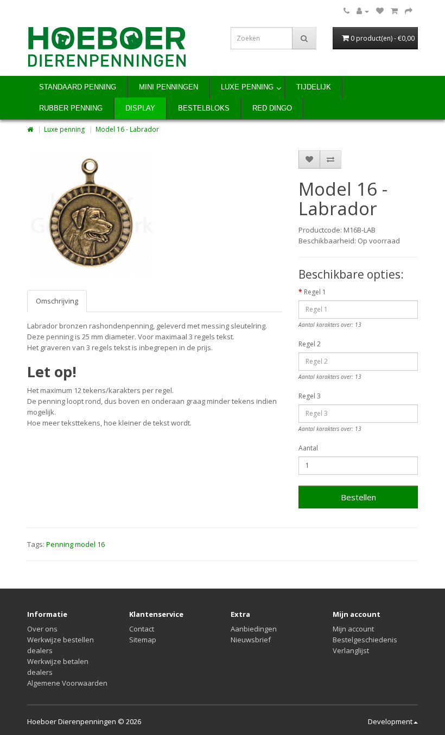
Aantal (308, 448)
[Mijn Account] (363, 11)
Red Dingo (272, 108)
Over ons (42, 629)
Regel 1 (315, 291)
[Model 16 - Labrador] (91, 214)
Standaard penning (77, 87)
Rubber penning (71, 108)
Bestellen (358, 497)
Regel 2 (309, 344)
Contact (141, 629)
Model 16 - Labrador (127, 129)
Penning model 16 (75, 544)
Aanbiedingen (254, 629)
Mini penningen (168, 87)
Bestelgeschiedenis (365, 639)
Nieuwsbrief (251, 639)
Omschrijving (57, 301)
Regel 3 (309, 396)
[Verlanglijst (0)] (380, 11)
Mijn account (353, 629)
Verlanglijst (351, 650)
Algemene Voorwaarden (67, 683)
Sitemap (142, 639)
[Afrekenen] (408, 11)
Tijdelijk (313, 87)
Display (140, 108)
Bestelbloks (204, 108)
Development (390, 721)
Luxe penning (247, 87)
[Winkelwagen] (394, 11)
